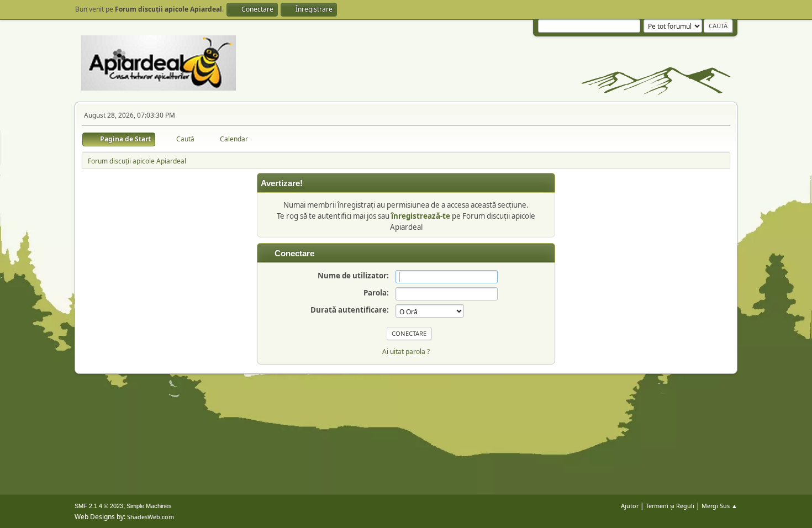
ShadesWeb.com (150, 517)
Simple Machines (149, 506)
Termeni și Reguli (670, 505)
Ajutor (630, 505)
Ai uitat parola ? (406, 351)
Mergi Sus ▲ (719, 505)
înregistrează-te (420, 216)
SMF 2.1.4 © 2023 (99, 506)
